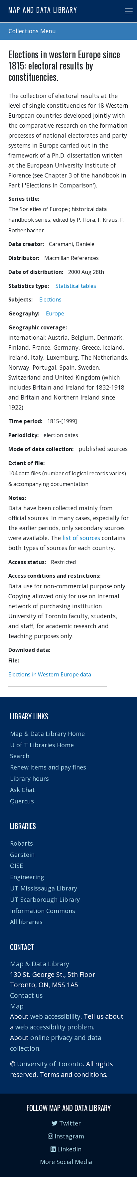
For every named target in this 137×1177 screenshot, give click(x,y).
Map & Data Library (39, 963)
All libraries (26, 922)
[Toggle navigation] (129, 11)
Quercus (22, 801)
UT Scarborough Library (45, 899)
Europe (55, 313)
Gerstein (22, 855)
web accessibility (55, 1016)
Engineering (27, 877)
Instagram (68, 1136)
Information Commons (42, 911)
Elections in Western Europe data (49, 674)
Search (19, 756)
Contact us (26, 995)
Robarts (21, 843)
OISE (16, 866)
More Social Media (66, 1162)
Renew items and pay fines (48, 767)
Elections (50, 299)
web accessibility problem (54, 1026)
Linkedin (68, 1149)
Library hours (29, 778)
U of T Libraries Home (42, 745)
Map (17, 1005)
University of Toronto (50, 1063)
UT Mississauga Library (43, 888)
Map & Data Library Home (47, 734)
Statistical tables (76, 286)
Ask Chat (22, 790)
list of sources (81, 538)
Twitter (69, 1123)
